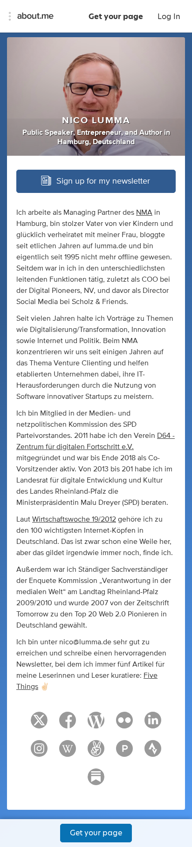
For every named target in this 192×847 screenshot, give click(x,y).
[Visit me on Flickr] (124, 724)
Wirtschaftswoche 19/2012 (74, 519)
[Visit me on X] (39, 724)
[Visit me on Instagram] (39, 753)
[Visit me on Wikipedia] (67, 753)
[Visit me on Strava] (152, 753)
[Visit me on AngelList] (96, 753)
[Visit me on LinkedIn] (152, 724)
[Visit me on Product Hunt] (124, 753)
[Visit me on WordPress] (96, 724)
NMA (144, 212)
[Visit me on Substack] (96, 781)
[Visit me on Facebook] (67, 724)
